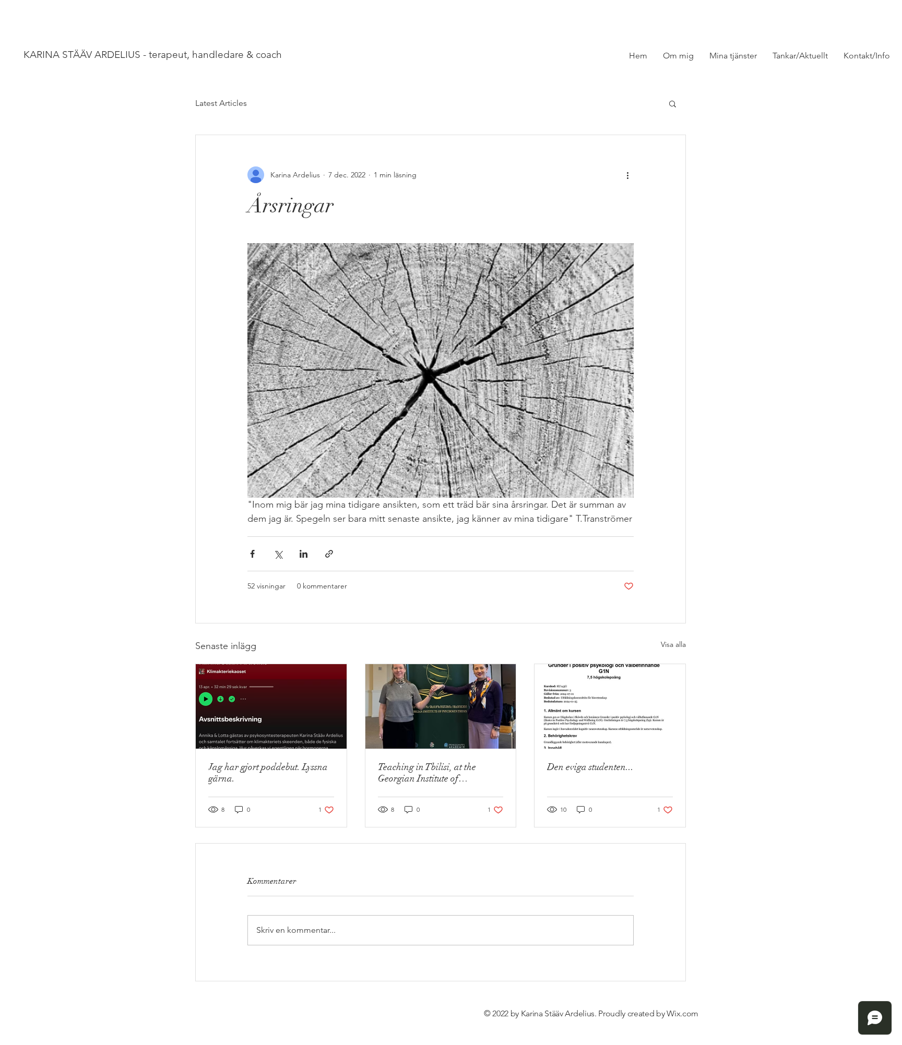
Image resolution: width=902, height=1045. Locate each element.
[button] (673, 103)
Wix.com (682, 1013)
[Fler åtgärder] (627, 175)
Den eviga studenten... (590, 767)
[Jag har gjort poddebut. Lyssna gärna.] (271, 706)
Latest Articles (221, 103)
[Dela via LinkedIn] (303, 554)
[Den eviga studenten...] (610, 706)
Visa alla (673, 644)
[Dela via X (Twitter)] (278, 554)
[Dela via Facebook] (252, 554)
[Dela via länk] (329, 554)
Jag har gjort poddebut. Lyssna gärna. (268, 772)
